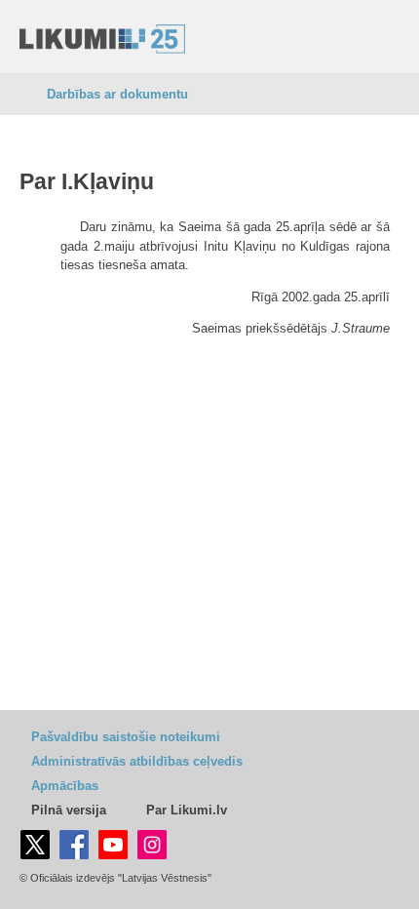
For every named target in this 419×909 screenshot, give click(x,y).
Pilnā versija (68, 810)
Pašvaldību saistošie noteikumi (125, 737)
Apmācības (64, 785)
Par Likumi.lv (186, 810)
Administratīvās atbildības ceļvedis (137, 761)
